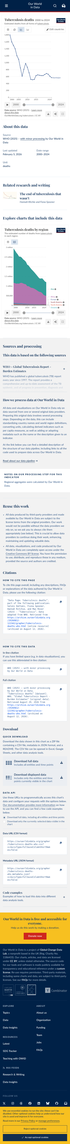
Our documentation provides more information (29, 805)
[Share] (55, 114)
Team (39, 1035)
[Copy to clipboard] (57, 602)
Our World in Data (35, 6)
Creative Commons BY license (22, 554)
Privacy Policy (28, 1121)
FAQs (25, 980)
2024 (61, 105)
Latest (6, 1044)
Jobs (38, 1042)
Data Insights (10, 1027)
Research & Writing (13, 1074)
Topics (6, 1013)
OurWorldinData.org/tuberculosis (19, 116)
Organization (43, 1020)
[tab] (8, 29)
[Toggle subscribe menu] (63, 5)
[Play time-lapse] (7, 105)
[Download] (48, 114)
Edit (57, 29)
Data (5, 1020)
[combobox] (55, 6)
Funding (40, 1027)
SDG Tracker (10, 1051)
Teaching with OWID (14, 1058)
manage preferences (49, 1121)
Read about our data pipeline (19, 461)
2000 (16, 105)
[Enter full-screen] (63, 114)
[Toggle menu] (6, 5)
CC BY (38, 116)
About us (41, 1013)
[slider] (24, 104)
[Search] (55, 6)
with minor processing (32, 139)
